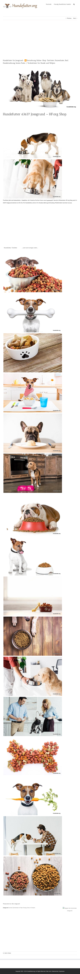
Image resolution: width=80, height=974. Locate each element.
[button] (74, 4)
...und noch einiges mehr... (30, 248)
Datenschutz (55, 971)
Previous (69, 18)
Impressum (61, 971)
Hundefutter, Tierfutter (10, 248)
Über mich (48, 971)
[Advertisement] (40, 39)
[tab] (10, 247)
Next (74, 18)
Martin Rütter (7, 953)
